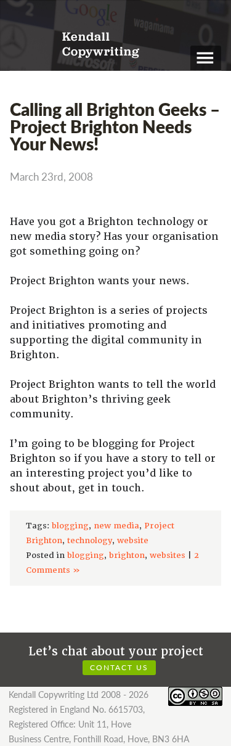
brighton (127, 555)
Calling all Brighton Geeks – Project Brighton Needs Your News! (115, 126)
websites (167, 555)
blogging (70, 525)
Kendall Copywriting (100, 45)
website (132, 540)
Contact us (119, 667)
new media (116, 525)
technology (89, 540)
